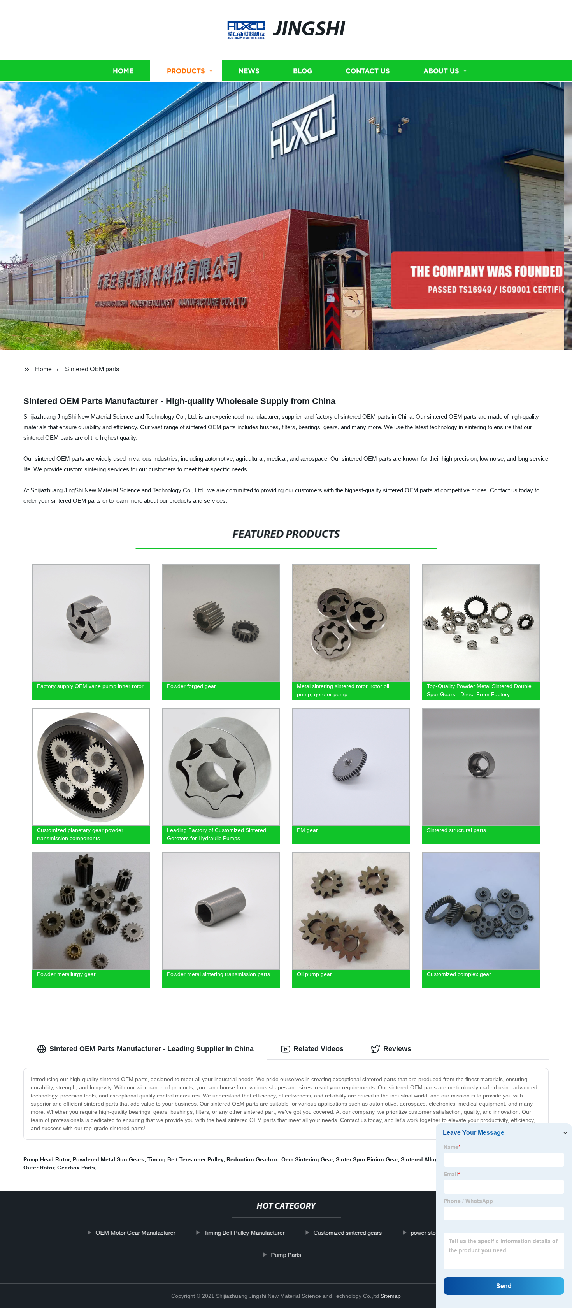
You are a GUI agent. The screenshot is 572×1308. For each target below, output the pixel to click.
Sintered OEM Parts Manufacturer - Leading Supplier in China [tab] (151, 1049)
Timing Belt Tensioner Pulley (185, 1159)
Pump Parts (286, 1255)
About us (441, 71)
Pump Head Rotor (46, 1159)
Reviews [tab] (397, 1049)
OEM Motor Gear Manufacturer (135, 1232)
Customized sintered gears (347, 1232)
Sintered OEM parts (92, 369)
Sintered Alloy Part (425, 1159)
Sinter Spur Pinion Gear (367, 1159)
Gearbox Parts (76, 1167)
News (249, 71)
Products (186, 71)
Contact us (368, 71)
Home (123, 71)
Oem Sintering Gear (307, 1159)
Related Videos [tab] (318, 1049)
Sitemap (391, 1296)
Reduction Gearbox (252, 1159)
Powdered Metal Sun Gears (108, 1159)
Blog (302, 71)
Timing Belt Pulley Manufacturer (244, 1232)
